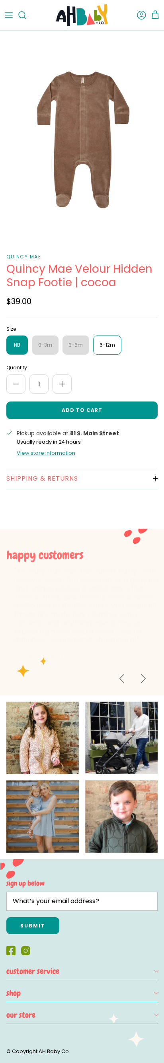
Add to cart (82, 410)
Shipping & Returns (42, 478)
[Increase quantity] (62, 384)
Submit (32, 925)
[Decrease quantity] (15, 384)
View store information (46, 453)
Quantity (16, 368)
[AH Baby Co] (82, 15)
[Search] (26, 15)
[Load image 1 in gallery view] (82, 140)
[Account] (137, 15)
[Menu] (9, 15)
